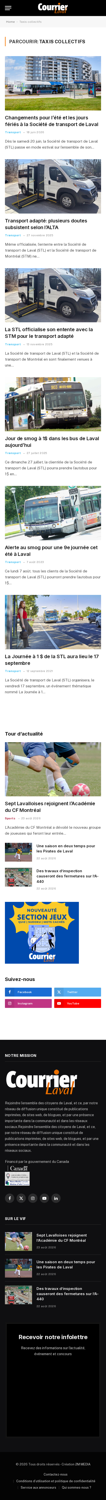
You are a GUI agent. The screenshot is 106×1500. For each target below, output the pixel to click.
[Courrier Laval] (53, 8)
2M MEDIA (82, 1464)
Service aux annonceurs (38, 1487)
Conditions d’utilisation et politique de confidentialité (55, 1481)
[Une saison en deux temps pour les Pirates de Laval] (18, 852)
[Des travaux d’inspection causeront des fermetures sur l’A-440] (18, 877)
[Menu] (8, 8)
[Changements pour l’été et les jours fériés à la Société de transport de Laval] (53, 83)
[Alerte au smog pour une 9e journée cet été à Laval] (53, 513)
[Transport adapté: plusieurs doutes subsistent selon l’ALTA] (53, 186)
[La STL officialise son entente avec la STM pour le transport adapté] (53, 295)
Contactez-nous (56, 1474)
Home (10, 21)
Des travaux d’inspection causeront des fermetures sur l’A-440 (67, 876)
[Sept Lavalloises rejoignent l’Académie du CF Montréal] (53, 769)
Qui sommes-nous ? (76, 1487)
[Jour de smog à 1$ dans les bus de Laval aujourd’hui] (53, 404)
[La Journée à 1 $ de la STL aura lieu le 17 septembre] (53, 622)
